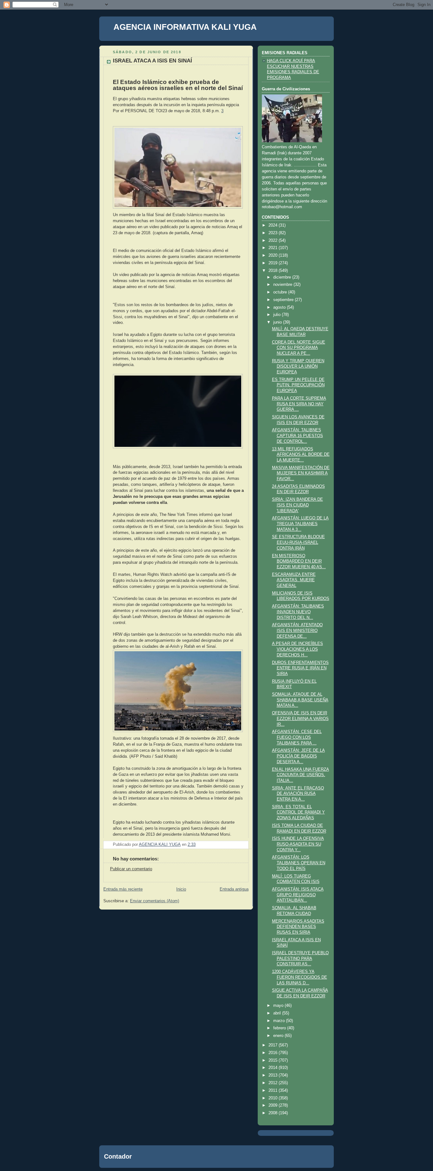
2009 (273, 1105)
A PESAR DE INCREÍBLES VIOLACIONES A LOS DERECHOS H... (297, 649)
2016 (273, 1053)
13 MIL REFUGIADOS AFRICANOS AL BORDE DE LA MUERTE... (301, 454)
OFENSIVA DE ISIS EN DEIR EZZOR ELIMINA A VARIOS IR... (300, 718)
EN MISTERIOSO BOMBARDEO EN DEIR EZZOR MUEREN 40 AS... (299, 561)
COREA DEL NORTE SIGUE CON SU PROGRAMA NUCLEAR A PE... (298, 348)
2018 (273, 270)
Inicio (181, 889)
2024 (273, 225)
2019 (273, 263)
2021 (273, 248)
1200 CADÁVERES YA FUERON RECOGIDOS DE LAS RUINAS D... (299, 977)
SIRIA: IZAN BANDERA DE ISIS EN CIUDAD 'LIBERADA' (297, 505)
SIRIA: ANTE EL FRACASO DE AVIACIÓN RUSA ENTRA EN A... (298, 793)
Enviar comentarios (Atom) (154, 901)
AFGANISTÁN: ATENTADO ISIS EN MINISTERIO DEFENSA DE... (297, 630)
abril (277, 1013)
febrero (280, 1028)
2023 (273, 233)
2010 (273, 1098)
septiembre (284, 300)
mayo (279, 1005)
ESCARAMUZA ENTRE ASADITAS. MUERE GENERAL (294, 580)
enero (279, 1035)
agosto (280, 307)
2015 (273, 1060)
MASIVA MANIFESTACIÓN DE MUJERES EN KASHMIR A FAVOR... (301, 473)
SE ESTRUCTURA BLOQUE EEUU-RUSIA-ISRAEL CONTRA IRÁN (298, 542)
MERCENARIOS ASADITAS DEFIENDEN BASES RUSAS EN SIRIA (298, 927)
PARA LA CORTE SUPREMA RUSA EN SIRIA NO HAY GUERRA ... (299, 404)
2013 (273, 1075)
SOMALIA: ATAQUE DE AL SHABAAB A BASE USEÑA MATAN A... (300, 700)
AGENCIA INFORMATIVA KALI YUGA (185, 27)
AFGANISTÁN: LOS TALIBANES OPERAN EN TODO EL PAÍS (298, 863)
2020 (273, 255)
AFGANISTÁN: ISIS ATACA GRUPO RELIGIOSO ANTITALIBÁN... (298, 895)
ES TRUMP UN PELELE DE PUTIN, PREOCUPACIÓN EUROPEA (298, 385)
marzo (279, 1021)
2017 (273, 1045)
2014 (273, 1067)
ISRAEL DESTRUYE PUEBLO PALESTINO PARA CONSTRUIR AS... (300, 958)
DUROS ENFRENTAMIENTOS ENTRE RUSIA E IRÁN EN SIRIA (300, 668)
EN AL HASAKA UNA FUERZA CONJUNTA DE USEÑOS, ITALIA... (300, 775)
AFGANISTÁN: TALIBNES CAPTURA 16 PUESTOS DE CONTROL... (297, 435)
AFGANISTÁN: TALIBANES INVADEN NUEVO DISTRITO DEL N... (298, 612)
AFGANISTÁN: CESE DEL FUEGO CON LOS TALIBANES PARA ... (297, 737)
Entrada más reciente (123, 889)
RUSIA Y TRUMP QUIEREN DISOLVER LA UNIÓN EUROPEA (298, 366)
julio (277, 314)
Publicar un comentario (131, 869)
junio (278, 322)
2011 (273, 1090)
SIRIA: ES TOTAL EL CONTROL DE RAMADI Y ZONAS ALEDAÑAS (298, 812)
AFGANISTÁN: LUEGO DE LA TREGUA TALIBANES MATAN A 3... (300, 523)
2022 (273, 240)
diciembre (282, 277)
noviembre (283, 284)
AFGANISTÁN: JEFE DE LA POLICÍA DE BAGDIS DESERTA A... (298, 756)
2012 (273, 1083)
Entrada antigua (234, 889)
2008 (273, 1113)
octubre (280, 292)
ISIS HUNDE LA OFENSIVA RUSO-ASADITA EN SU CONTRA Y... (298, 844)
